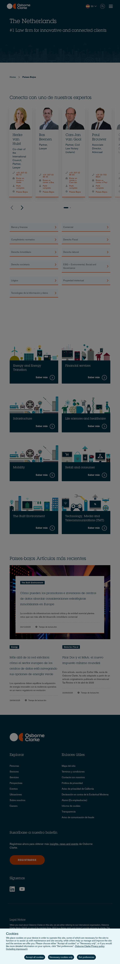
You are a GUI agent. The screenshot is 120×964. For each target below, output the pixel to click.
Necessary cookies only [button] (61, 957)
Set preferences (86, 957)
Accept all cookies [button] (35, 957)
